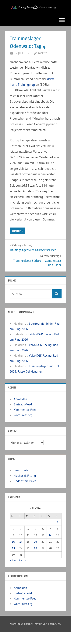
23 (13, 548)
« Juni (13, 560)
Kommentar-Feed (25, 410)
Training (17, 231)
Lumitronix (21, 470)
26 (35, 548)
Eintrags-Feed (23, 404)
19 (35, 541)
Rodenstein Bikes (25, 481)
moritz (42, 53)
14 (50, 535)
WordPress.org (23, 415)
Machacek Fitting (25, 475)
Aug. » (22, 560)
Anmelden (20, 399)
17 (21, 541)
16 (13, 541)
